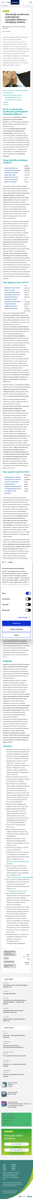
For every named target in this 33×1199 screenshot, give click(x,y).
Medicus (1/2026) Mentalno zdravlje (12, 1084)
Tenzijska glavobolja (9, 993)
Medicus (13, 1168)
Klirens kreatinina (8, 1118)
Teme (4, 1164)
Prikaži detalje (22, 617)
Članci (4, 1166)
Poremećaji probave (8, 1052)
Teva (4, 1177)
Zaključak (5, 102)
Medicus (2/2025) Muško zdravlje (12, 1093)
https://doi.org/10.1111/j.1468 (18, 891)
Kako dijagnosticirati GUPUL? (13, 97)
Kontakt (4, 1172)
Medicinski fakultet (11, 1184)
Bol (4, 1031)
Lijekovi (5, 1169)
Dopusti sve (16, 623)
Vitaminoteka (13, 1185)
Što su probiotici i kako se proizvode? (14, 1056)
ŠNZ (8, 1185)
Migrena (6, 11)
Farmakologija (7, 1041)
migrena (6, 958)
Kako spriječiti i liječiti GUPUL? (13, 100)
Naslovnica (5, 5)
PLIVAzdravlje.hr (15, 1177)
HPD (11, 1182)
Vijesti (4, 1168)
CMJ (8, 1182)
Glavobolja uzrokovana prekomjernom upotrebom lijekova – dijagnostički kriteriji (14, 1002)
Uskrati (16, 635)
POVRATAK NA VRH (26, 963)
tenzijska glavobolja (9, 961)
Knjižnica (13, 1166)
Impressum (16, 1172)
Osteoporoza (6, 1060)
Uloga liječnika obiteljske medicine (12, 95)
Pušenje (5, 1123)
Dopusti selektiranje (16, 629)
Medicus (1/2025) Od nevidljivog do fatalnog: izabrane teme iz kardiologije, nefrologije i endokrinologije (19, 1104)
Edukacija (13, 1164)
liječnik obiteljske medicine (8, 966)
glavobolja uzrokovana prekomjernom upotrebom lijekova (9, 953)
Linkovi (13, 1169)
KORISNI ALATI (8, 1114)
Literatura (5, 104)
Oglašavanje (10, 1172)
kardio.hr (14, 1182)
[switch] (28, 598)
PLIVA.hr (5, 1179)
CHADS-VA (6, 1120)
